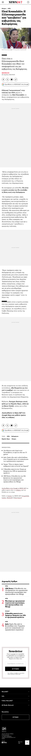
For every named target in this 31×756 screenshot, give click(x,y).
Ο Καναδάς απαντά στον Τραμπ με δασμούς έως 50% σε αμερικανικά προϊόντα (14, 471)
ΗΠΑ (9, 8)
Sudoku (4, 498)
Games (10, 496)
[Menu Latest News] (28, 2)
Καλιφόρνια (14, 436)
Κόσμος (4, 8)
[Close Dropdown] (28, 691)
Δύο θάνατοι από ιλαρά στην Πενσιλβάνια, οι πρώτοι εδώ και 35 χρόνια (15, 452)
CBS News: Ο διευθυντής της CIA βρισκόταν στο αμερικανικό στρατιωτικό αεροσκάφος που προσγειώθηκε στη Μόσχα (14, 479)
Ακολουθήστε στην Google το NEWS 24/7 (14, 488)
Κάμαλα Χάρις (6, 439)
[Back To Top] (27, 742)
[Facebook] (3, 79)
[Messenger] (11, 79)
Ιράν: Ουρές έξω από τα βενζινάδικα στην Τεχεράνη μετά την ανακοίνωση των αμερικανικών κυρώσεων (15, 459)
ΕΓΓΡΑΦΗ (15, 717)
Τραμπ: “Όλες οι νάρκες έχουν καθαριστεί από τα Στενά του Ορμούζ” (16, 465)
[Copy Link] (15, 79)
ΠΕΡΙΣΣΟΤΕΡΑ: (6, 447)
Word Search (18, 498)
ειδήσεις (11, 417)
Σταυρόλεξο (25, 496)
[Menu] (3, 2)
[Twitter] (7, 79)
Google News (7, 415)
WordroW (9, 498)
